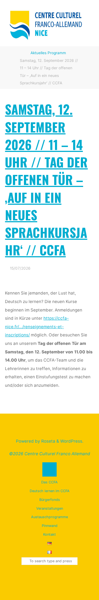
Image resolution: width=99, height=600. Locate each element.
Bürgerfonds (49, 500)
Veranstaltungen (49, 508)
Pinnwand (49, 526)
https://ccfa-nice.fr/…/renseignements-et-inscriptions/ (37, 327)
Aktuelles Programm (48, 53)
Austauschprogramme (49, 517)
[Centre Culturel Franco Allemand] (46, 22)
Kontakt (49, 534)
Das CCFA (49, 482)
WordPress (71, 441)
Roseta (47, 441)
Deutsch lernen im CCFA (50, 491)
